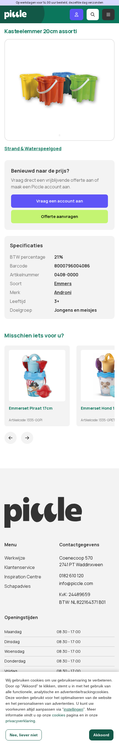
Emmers (63, 283)
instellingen (73, 709)
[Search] (93, 14)
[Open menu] (108, 14)
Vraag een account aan (59, 201)
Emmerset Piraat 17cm (31, 408)
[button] (11, 89)
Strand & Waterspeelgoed (32, 148)
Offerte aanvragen (59, 216)
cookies (58, 715)
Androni (62, 292)
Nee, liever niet (24, 735)
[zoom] (58, 394)
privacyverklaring (20, 721)
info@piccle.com (76, 583)
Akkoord (101, 735)
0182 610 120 (71, 576)
